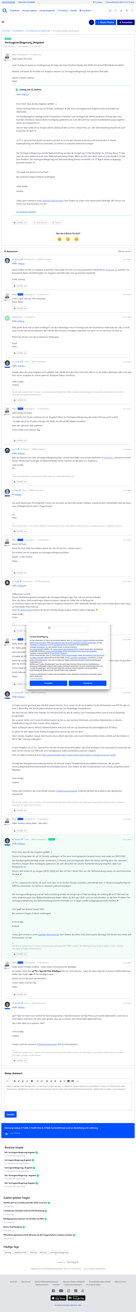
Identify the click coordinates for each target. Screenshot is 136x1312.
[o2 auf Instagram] (68, 1290)
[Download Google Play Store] (76, 1300)
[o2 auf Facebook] (53, 1290)
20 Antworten (9, 1222)
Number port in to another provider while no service (25, 1202)
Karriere (56, 1284)
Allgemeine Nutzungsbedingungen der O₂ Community (55, 1268)
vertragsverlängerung (59, 1252)
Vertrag (8, 1252)
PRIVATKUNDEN (8, 2)
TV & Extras (63, 10)
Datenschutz (120, 1281)
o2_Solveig (16, 259)
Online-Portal (26, 609)
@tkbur (25, 94)
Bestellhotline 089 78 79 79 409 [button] (120, 2)
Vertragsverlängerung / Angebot (18, 1167)
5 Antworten (8, 1214)
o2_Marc (15, 490)
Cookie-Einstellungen (73, 1284)
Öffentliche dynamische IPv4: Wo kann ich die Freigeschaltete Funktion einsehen (38, 1235)
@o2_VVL (110, 269)
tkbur (14, 54)
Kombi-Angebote (47, 10)
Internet (43, 1252)
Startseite (6, 30)
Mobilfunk (14, 10)
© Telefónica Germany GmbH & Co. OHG (68, 1305)
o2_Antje (15, 581)
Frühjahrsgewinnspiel (66, 790)
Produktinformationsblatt (99, 1281)
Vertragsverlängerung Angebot (18, 1160)
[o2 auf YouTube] (61, 1290)
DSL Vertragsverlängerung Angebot (20, 1152)
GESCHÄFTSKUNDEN (26, 2)
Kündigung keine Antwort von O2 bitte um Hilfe (23, 1218)
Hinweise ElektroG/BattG (74, 1281)
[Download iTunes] (59, 1300)
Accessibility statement (95, 1268)
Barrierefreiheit (41, 1284)
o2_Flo (14, 449)
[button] (14, 10)
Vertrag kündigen (93, 1284)
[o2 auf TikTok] (75, 1290)
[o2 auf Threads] (82, 1290)
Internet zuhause (29, 10)
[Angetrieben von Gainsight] (68, 1263)
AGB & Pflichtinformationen (47, 1281)
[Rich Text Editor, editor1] (68, 1097)
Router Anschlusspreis (12, 1227)
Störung (33, 1252)
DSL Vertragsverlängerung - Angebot (20, 1175)
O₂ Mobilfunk (18, 30)
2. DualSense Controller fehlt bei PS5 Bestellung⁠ (23, 1210)
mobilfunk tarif (20, 1252)
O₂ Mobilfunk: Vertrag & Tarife (38, 30)
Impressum (26, 1281)
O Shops (98, 2)
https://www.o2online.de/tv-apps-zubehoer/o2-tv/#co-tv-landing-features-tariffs (79, 754)
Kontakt (13, 1281)
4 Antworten (8, 1206)
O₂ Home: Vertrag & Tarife (15, 1155)
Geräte (74, 10)
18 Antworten (9, 1230)
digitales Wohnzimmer (52, 200)
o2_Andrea (16, 361)
